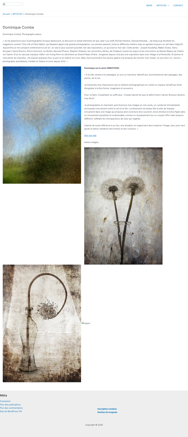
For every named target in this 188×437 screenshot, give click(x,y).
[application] (168, 5)
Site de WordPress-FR (11, 411)
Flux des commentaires (11, 408)
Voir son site (90, 135)
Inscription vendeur (107, 409)
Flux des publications (10, 404)
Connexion (5, 401)
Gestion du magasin (107, 412)
